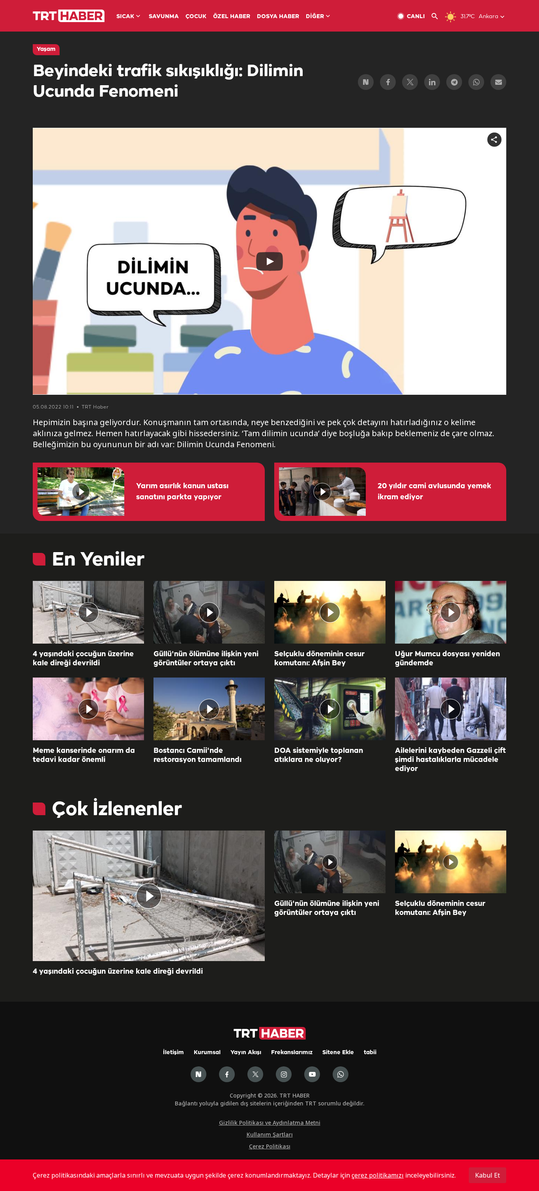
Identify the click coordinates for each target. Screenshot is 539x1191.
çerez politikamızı (378, 1175)
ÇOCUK (195, 17)
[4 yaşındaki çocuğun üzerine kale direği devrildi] (88, 612)
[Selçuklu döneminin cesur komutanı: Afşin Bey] (330, 612)
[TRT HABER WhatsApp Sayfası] (340, 1074)
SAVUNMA (164, 17)
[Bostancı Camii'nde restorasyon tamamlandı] (209, 709)
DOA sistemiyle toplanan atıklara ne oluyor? (318, 755)
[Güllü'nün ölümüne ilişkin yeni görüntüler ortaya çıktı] (209, 612)
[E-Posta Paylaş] (498, 82)
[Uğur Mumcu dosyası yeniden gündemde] (450, 612)
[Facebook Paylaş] (388, 82)
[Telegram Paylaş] (454, 82)
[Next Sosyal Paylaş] (366, 82)
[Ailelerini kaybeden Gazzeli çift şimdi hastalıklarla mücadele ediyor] (450, 709)
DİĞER (315, 17)
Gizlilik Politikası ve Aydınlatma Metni (269, 1122)
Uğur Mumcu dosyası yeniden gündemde (447, 658)
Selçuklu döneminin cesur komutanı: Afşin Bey (319, 658)
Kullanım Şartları (270, 1134)
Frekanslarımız (292, 1053)
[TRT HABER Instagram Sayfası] (284, 1074)
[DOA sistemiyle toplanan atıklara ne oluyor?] (330, 709)
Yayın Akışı (245, 1053)
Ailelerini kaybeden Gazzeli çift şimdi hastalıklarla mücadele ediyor (450, 760)
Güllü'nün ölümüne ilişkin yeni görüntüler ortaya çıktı (205, 658)
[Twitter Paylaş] (410, 82)
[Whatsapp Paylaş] (476, 82)
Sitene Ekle (338, 1053)
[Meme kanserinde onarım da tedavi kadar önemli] (88, 709)
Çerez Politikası (269, 1146)
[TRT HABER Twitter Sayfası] (255, 1074)
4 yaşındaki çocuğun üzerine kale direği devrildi (83, 658)
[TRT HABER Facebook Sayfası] (227, 1074)
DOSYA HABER (278, 17)
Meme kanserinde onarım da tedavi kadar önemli (84, 755)
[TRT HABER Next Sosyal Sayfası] (198, 1074)
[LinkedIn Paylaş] (432, 82)
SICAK (125, 17)
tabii (370, 1053)
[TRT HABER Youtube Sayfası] (312, 1074)
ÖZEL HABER (231, 17)
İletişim (173, 1053)
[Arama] (438, 16)
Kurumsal (207, 1053)
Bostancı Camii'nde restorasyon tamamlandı (197, 755)
